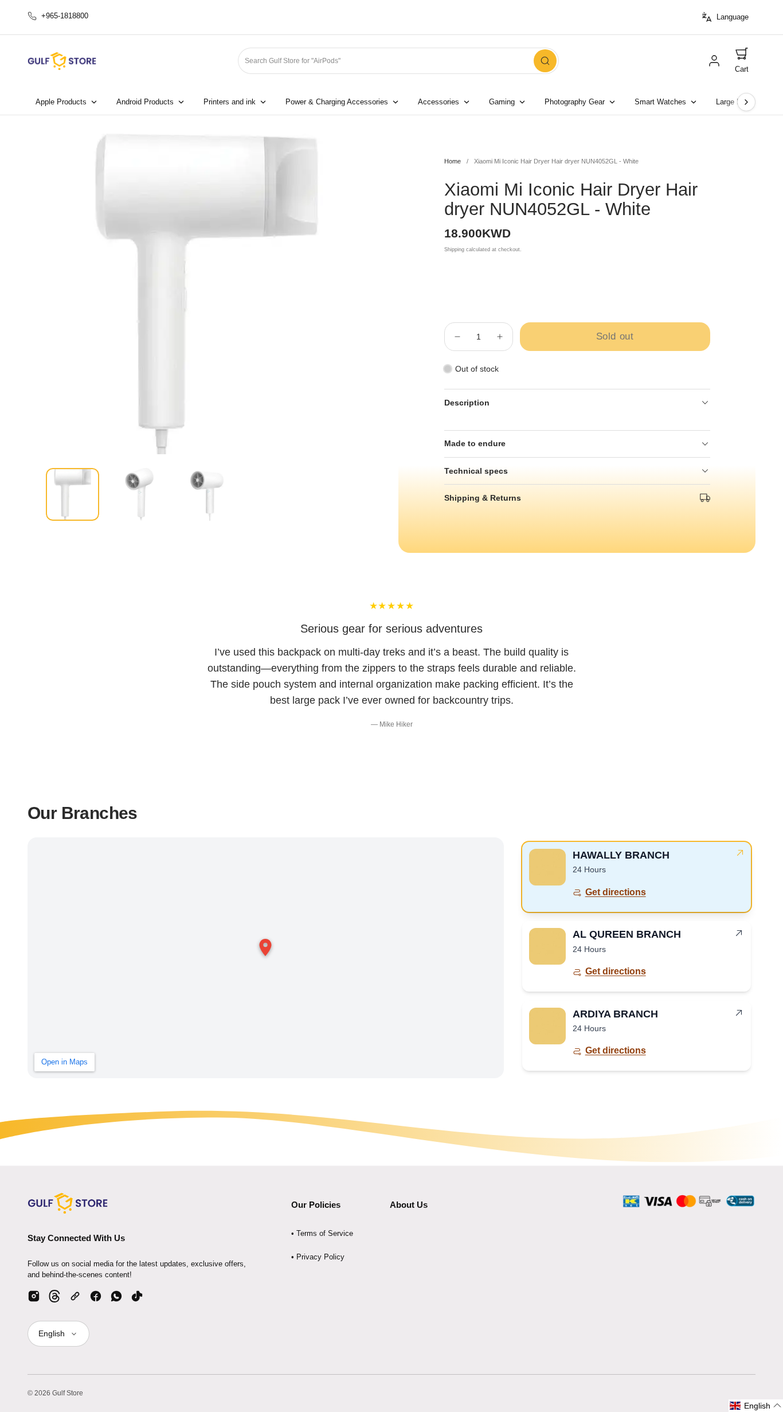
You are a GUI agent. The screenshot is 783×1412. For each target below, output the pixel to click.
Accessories (438, 102)
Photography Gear (575, 102)
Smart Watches (660, 102)
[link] (714, 61)
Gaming (502, 102)
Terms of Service (324, 1233)
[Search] (545, 60)
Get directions (615, 892)
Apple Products (61, 102)
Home (452, 161)
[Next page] (746, 102)
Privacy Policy (320, 1257)
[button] (741, 61)
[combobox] (398, 61)
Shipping (454, 249)
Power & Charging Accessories (336, 102)
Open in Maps (64, 1062)
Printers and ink (229, 102)
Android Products (145, 102)
